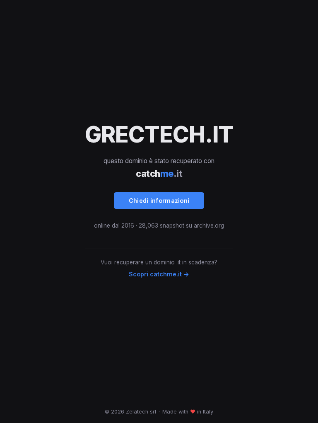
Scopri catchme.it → (159, 274)
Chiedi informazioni (159, 200)
